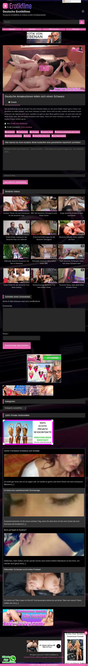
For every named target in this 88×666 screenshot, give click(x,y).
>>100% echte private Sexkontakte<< (44, 665)
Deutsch (68, 1)
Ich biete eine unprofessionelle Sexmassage (22, 451)
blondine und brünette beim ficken (68, 132)
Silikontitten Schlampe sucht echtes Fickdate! (22, 530)
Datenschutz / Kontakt (56, 657)
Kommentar (7, 306)
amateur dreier (47, 132)
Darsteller (32, 29)
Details (13, 102)
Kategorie (12, 29)
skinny (28, 136)
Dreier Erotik (23, 132)
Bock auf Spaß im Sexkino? (15, 490)
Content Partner (30, 657)
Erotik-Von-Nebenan (19, 123)
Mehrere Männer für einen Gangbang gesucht (22, 569)
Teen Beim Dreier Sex (42, 136)
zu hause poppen (59, 136)
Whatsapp (75, 29)
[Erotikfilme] (44, 6)
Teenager (35, 132)
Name (6, 334)
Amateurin (10, 132)
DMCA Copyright (42, 657)
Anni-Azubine (26, 127)
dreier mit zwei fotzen (14, 136)
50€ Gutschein (54, 29)
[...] (25, 484)
